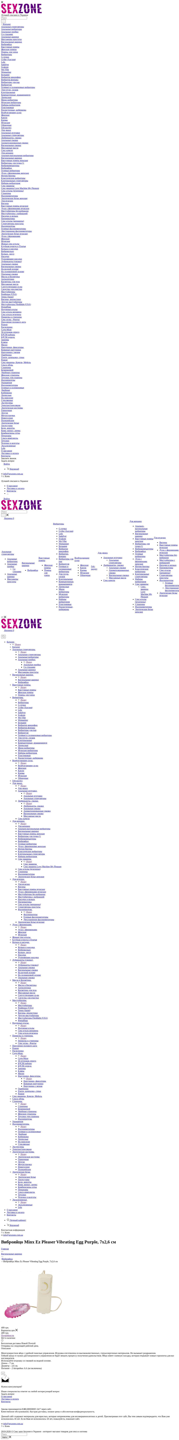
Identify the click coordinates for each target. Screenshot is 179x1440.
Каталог (16, 647)
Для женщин (24, 826)
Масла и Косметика (27, 985)
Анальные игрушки (32, 796)
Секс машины (30, 864)
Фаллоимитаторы (26, 1129)
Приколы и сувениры (28, 1041)
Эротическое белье (27, 1177)
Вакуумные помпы (27, 690)
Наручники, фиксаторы (34, 1081)
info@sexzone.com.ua (13, 474)
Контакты (5, 1401)
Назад (18, 644)
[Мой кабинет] (2, 633)
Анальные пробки (32, 664)
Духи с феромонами (27, 929)
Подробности (7, 1335)
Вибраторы (23, 702)
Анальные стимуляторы (29, 654)
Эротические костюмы (29, 1157)
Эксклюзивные (25, 1205)
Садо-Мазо (23, 1058)
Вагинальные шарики (28, 680)
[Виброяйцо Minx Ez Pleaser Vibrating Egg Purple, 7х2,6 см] (32, 1325)
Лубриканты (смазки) (28, 965)
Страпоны (23, 1106)
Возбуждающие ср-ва (28, 765)
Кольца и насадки (26, 947)
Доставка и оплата (10, 1399)
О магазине (6, 1396)
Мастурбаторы (25, 1005)
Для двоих (23, 788)
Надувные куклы (26, 1028)
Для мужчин (24, 884)
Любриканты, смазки (33, 806)
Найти (4, 1437)
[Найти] (3, 21)
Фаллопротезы (30, 914)
